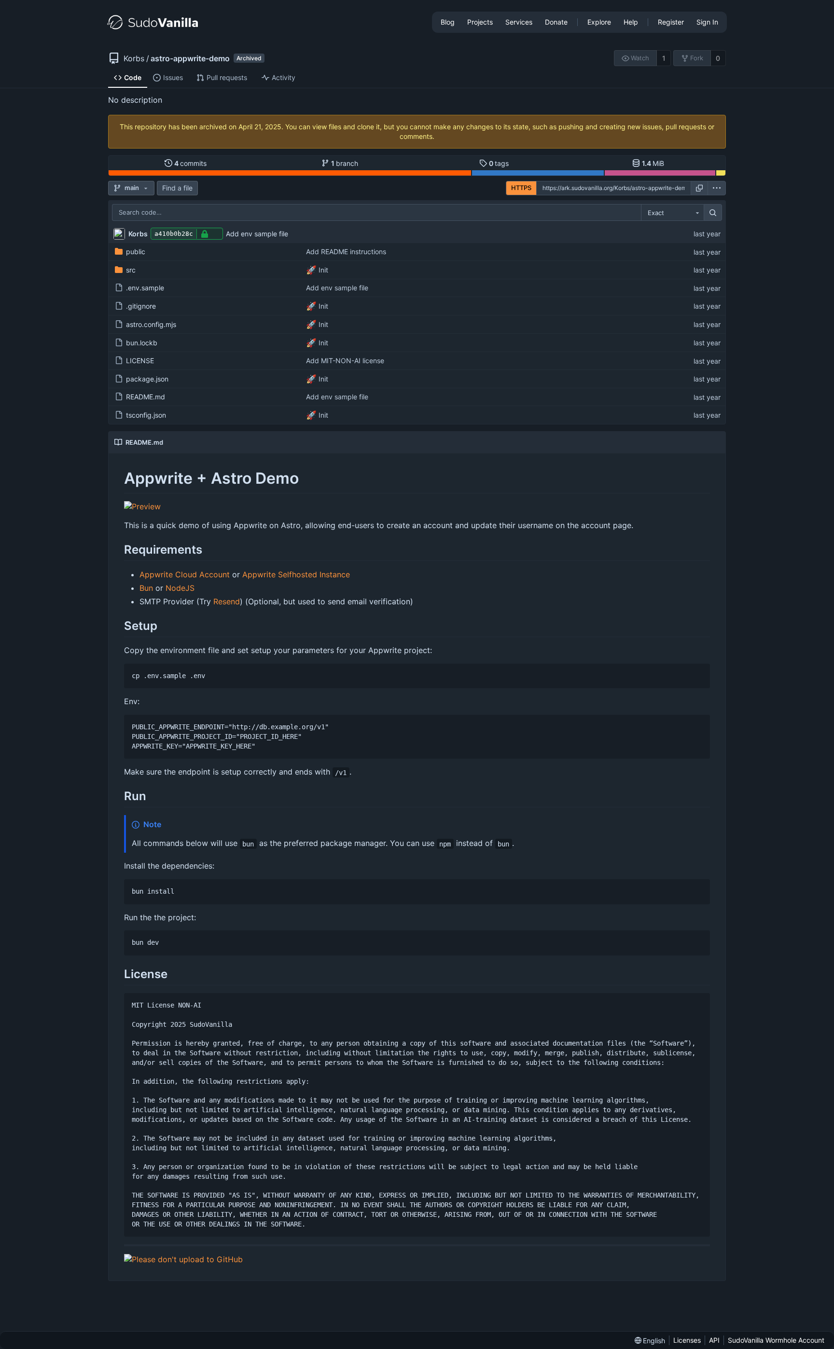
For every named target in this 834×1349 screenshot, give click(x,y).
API (714, 1340)
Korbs (134, 58)
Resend (226, 601)
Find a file (177, 188)
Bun (146, 588)
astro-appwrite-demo (190, 58)
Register (671, 22)
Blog (448, 22)
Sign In (707, 22)
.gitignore (141, 306)
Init (322, 270)
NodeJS (180, 588)
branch (345, 163)
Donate (556, 22)
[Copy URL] (699, 188)
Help (631, 22)
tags (499, 163)
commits (190, 163)
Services (518, 22)
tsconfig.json (146, 415)
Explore (599, 22)
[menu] (717, 188)
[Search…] (713, 212)
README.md (145, 397)
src (131, 270)
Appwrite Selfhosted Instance (296, 574)
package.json (147, 379)
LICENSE (140, 360)
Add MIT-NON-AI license (345, 360)
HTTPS (521, 187)
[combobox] (672, 212)
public (135, 251)
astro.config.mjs (151, 324)
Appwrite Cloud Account (184, 574)
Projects (480, 22)
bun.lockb (141, 343)
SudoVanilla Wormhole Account (776, 1340)
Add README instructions (346, 251)
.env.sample (145, 288)
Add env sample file (257, 234)
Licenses (687, 1340)
